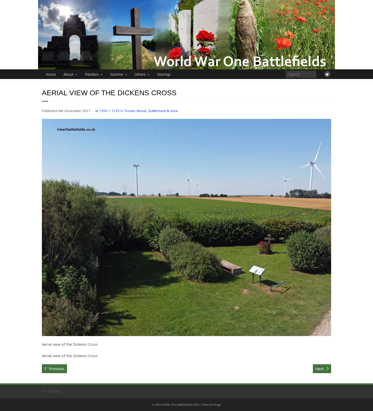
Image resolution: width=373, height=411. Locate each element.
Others (140, 74)
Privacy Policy (51, 391)
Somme (116, 74)
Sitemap (164, 74)
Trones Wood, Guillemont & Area (151, 110)
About (68, 74)
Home (51, 74)
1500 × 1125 (109, 110)
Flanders (92, 74)
